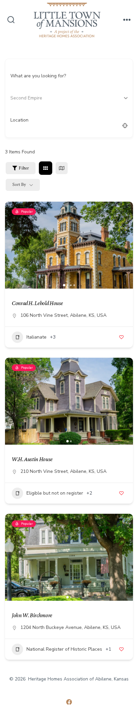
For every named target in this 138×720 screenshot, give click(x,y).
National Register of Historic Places (64, 649)
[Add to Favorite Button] (121, 337)
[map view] (61, 168)
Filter (24, 168)
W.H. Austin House (32, 459)
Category (20, 98)
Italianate (36, 337)
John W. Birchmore (32, 615)
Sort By (19, 185)
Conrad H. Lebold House (37, 303)
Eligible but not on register (54, 493)
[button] (13, 245)
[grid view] (45, 168)
